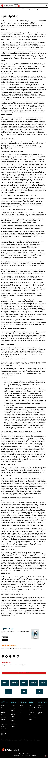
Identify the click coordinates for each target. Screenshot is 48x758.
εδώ (2, 136)
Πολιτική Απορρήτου (35, 102)
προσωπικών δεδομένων (10, 105)
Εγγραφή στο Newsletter (24, 672)
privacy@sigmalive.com (7, 147)
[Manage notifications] (45, 756)
